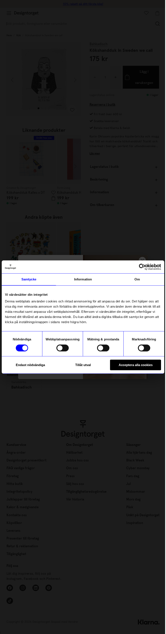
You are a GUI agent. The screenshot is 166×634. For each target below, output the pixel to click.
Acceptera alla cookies (136, 365)
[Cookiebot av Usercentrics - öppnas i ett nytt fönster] (142, 267)
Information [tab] (83, 279)
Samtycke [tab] (28, 279)
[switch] (62, 348)
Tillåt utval (83, 365)
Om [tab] (137, 279)
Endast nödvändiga (30, 365)
